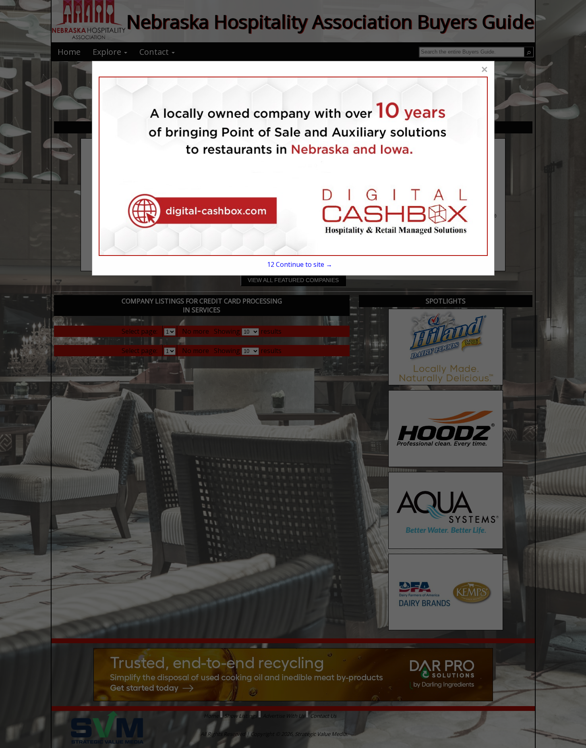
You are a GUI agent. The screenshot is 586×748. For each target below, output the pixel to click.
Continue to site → (299, 264)
